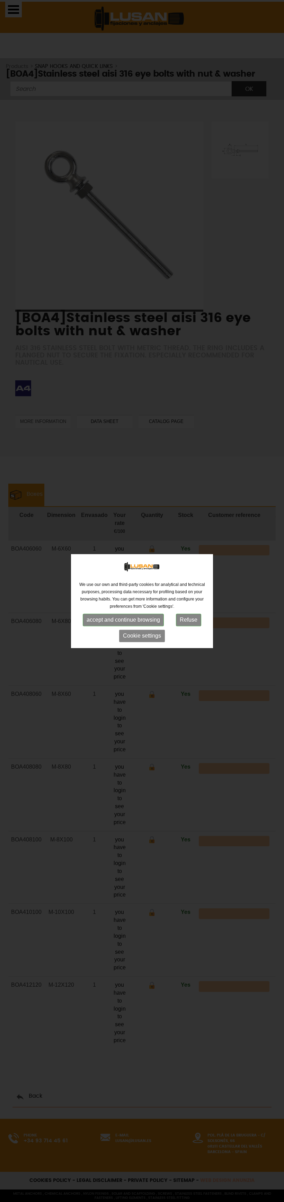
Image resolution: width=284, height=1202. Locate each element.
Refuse (188, 620)
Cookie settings (142, 636)
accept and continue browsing (123, 620)
